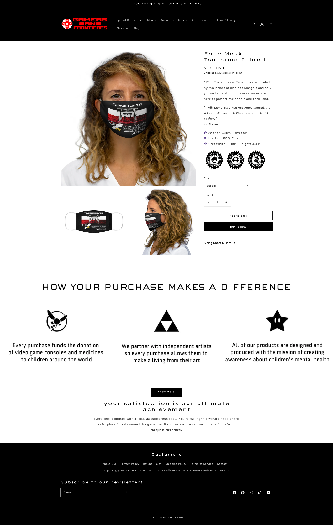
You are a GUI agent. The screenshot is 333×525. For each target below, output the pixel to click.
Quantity (209, 195)
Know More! (166, 392)
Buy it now (238, 227)
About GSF (110, 464)
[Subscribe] (125, 492)
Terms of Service (201, 464)
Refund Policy (152, 464)
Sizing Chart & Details (219, 243)
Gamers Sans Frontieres (171, 517)
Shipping (209, 73)
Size (206, 178)
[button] (253, 24)
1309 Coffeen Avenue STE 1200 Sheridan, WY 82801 (192, 470)
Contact (222, 464)
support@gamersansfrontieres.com (128, 470)
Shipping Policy (175, 464)
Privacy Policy (129, 464)
